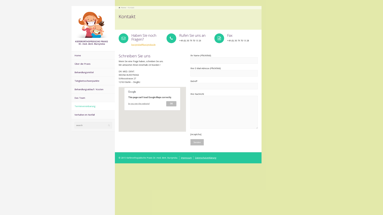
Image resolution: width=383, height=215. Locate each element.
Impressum (186, 157)
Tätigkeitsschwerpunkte (87, 80)
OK (171, 103)
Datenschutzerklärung (205, 157)
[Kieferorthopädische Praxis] (92, 28)
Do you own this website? (139, 104)
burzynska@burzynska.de (143, 44)
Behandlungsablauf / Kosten (89, 89)
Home (78, 55)
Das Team (80, 97)
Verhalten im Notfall (85, 114)
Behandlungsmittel (84, 72)
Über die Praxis (83, 63)
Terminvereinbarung (85, 106)
